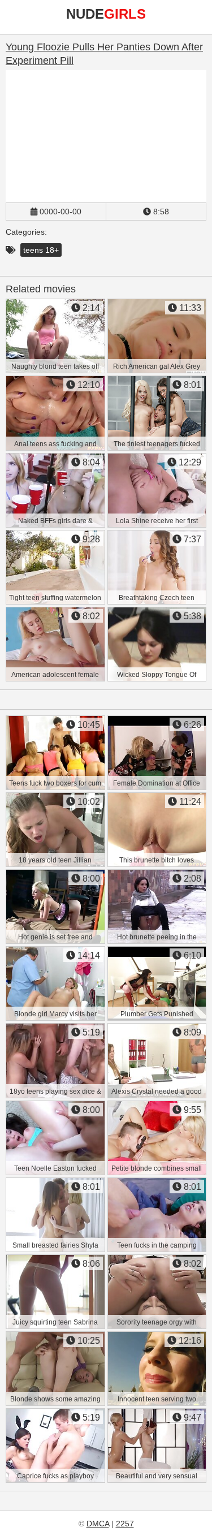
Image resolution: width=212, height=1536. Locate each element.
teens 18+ (41, 249)
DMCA (97, 1523)
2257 (125, 1523)
